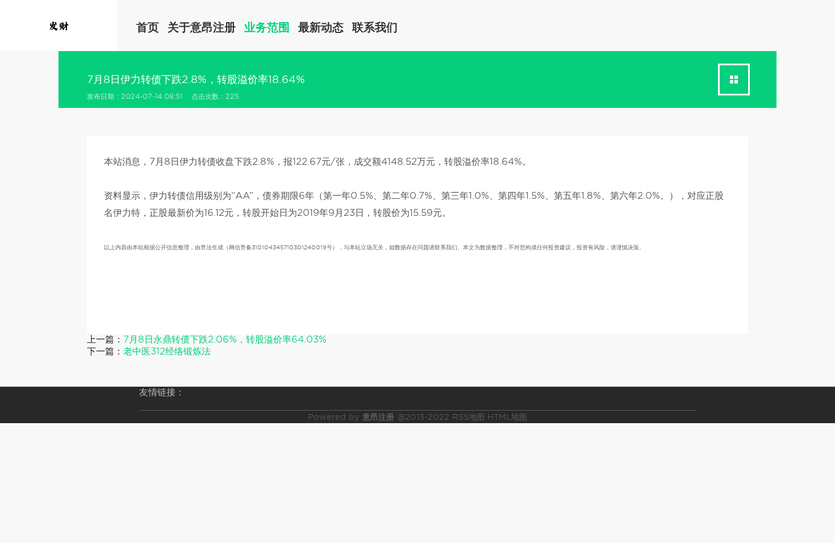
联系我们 (375, 27)
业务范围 (267, 27)
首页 (147, 27)
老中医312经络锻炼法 (167, 351)
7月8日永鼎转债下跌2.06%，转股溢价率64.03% (225, 339)
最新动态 (321, 27)
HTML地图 (507, 416)
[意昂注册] (58, 24)
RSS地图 (468, 416)
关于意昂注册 (202, 27)
